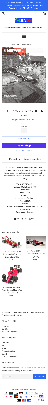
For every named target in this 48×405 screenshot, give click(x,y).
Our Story (5, 329)
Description (14, 159)
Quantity (24, 126)
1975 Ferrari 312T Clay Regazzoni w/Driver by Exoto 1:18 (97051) (12, 254)
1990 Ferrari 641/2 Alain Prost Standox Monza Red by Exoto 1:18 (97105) (12, 290)
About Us (5, 326)
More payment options (24, 150)
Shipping (15, 120)
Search (4, 354)
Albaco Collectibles (30, 389)
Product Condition (32, 159)
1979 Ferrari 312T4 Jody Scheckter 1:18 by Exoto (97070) (36, 254)
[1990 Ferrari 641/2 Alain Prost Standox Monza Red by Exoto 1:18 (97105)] (12, 275)
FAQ (3, 346)
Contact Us (6, 343)
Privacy (5, 348)
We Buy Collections (9, 332)
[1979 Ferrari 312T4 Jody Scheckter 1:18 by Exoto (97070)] (36, 242)
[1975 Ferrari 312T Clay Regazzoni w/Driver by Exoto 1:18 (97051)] (12, 242)
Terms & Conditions (9, 357)
